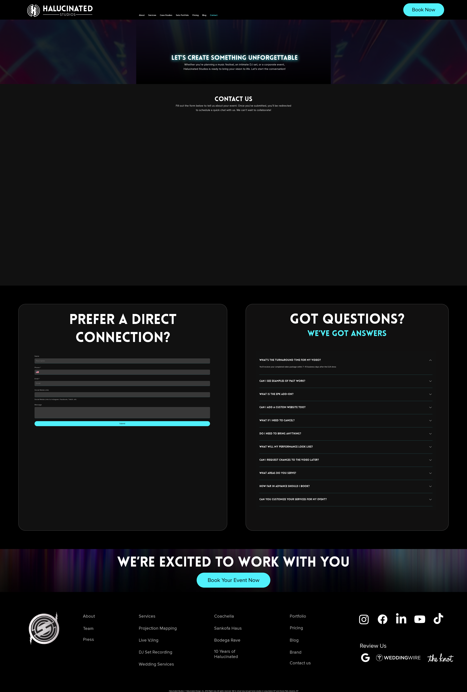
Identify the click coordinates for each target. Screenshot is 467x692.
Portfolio (298, 616)
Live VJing (148, 640)
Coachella (224, 616)
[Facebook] (382, 619)
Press (88, 639)
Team (88, 628)
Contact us (300, 663)
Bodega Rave (227, 640)
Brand (295, 652)
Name (37, 356)
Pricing (296, 628)
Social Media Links (42, 390)
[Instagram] (364, 619)
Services (147, 616)
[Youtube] (419, 619)
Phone (38, 367)
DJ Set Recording (155, 652)
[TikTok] (438, 619)
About (89, 616)
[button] (166, 15)
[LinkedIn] (401, 619)
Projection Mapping (158, 628)
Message (38, 405)
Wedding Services (156, 664)
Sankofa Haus (228, 628)
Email (37, 379)
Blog (294, 640)
